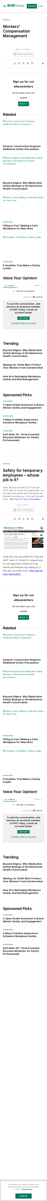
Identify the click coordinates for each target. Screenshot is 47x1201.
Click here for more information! (25, 499)
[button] (5, 6)
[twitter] (23, 63)
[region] (23, 291)
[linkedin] (19, 63)
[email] (32, 63)
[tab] (10, 286)
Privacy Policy (27, 1189)
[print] (43, 63)
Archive (6, 20)
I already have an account (23, 323)
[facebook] (15, 63)
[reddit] (28, 63)
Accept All (23, 1196)
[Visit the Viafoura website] (38, 297)
